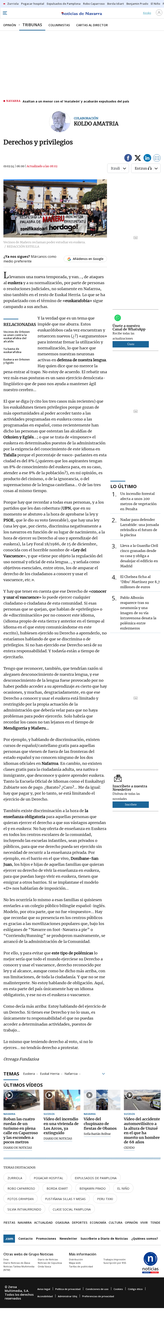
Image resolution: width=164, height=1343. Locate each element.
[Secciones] (4, 13)
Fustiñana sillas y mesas (65, 1199)
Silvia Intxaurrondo (24, 1209)
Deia (6, 1259)
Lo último (123, 486)
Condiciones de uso (97, 1289)
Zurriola (14, 1178)
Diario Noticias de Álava (16, 1262)
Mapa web (75, 1262)
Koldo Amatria (96, 123)
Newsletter (68, 1238)
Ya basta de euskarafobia (12, 350)
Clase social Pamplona (72, 1209)
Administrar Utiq (67, 1296)
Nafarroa (71, 1073)
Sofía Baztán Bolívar (97, 1134)
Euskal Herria (49, 1073)
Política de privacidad (68, 1289)
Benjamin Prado (92, 1188)
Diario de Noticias (48, 1259)
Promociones (46, 1238)
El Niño (123, 1188)
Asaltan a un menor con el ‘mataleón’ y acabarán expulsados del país (76, 101)
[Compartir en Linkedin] (147, 158)
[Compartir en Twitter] (138, 158)
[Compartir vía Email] (157, 158)
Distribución (76, 1259)
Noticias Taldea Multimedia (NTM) (18, 1268)
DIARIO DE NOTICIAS (17, 1148)
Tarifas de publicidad (81, 1266)
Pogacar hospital (48, 1178)
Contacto (25, 1238)
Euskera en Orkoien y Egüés (16, 361)
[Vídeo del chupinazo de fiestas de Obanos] (102, 1100)
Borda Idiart (57, 1188)
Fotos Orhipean (20, 1199)
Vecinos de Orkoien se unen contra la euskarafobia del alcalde (16, 336)
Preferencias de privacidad (98, 1296)
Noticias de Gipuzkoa (50, 1262)
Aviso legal (43, 1289)
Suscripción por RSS (114, 1262)
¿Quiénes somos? (144, 1238)
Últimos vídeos (23, 1085)
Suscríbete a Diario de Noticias (104, 1238)
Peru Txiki (105, 1199)
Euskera (29, 1073)
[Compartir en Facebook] (128, 158)
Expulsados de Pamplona (96, 1178)
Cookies (118, 1289)
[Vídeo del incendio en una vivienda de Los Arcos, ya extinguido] (62, 1100)
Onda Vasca (44, 1266)
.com (9, 1238)
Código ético (135, 1289)
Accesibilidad (45, 1296)
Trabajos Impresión (114, 1259)
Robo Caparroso (21, 1188)
